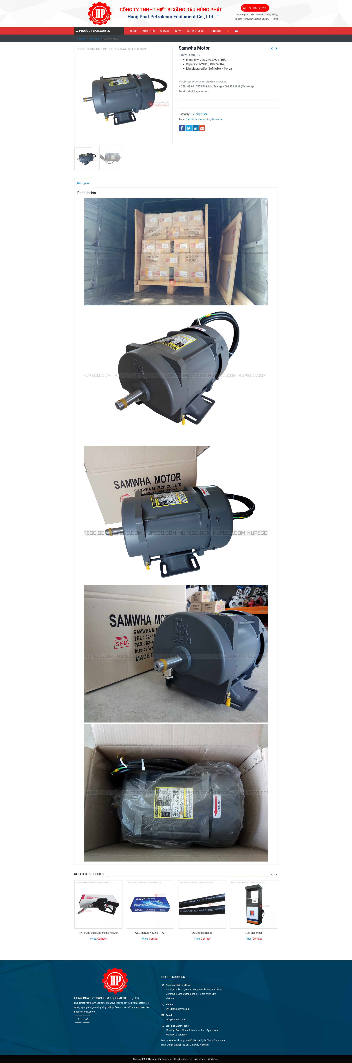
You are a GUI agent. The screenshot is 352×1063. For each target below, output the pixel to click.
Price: (98, 938)
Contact (215, 31)
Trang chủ (80, 38)
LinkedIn (195, 128)
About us (148, 31)
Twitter (189, 128)
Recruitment (196, 31)
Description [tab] (83, 183)
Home (133, 31)
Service (165, 31)
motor (206, 119)
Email (202, 128)
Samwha (216, 119)
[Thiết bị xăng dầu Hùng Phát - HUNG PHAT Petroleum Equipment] (99, 13)
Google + (86, 1019)
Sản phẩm (94, 38)
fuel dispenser (194, 119)
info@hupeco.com (176, 1019)
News (178, 31)
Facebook (182, 128)
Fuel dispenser (198, 114)
